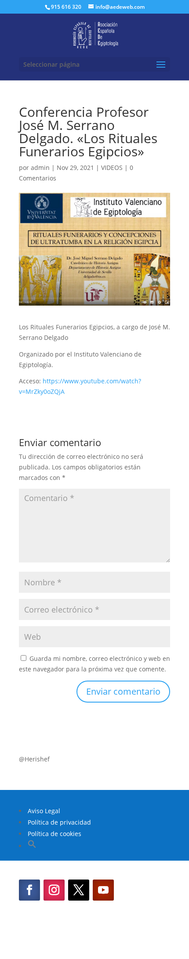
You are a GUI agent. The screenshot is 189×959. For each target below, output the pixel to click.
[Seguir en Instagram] (54, 890)
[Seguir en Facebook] (29, 890)
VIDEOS (112, 167)
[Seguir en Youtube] (103, 890)
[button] (32, 846)
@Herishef (34, 759)
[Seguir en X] (78, 890)
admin (40, 167)
